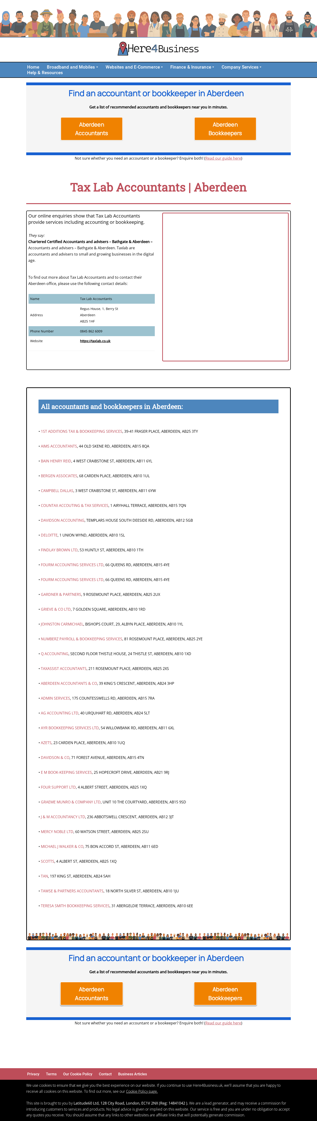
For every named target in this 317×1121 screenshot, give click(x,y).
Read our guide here (223, 158)
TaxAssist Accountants (64, 668)
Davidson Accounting (62, 520)
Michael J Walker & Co (62, 846)
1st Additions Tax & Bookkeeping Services (81, 431)
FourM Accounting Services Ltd (72, 564)
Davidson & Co (55, 757)
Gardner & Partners (61, 594)
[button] (97, 67)
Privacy (33, 1074)
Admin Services (55, 698)
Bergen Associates (59, 475)
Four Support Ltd (58, 787)
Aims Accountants (59, 446)
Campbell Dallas (57, 490)
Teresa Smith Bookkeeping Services (75, 905)
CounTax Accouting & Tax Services (74, 505)
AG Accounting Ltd (59, 713)
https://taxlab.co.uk (95, 341)
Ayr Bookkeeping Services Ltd (70, 727)
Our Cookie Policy (77, 1074)
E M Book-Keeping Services (66, 772)
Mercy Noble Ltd (57, 831)
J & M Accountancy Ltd (63, 816)
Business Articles (132, 1074)
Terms (51, 1074)
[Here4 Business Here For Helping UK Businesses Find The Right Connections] (158, 50)
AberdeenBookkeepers (225, 128)
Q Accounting (54, 653)
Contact (105, 1074)
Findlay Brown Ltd (59, 550)
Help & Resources (45, 72)
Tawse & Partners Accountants (72, 891)
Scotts (47, 861)
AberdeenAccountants (91, 128)
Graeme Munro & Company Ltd (71, 802)
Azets (46, 742)
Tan (44, 876)
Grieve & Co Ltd (56, 609)
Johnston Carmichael (62, 624)
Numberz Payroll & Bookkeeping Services (81, 638)
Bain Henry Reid (56, 461)
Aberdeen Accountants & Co (69, 683)
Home (33, 67)
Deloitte (49, 535)
